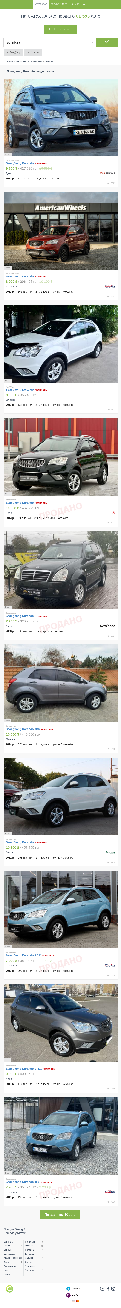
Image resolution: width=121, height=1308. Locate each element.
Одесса (29, 1245)
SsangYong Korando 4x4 (22, 1181)
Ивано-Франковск (13, 1258)
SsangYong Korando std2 (23, 729)
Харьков (29, 1258)
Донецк (7, 1250)
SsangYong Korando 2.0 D (23, 955)
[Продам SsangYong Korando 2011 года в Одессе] (61, 344)
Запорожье (9, 1254)
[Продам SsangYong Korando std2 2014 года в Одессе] (61, 683)
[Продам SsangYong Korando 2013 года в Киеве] (61, 457)
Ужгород (29, 1254)
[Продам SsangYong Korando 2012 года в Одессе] (61, 796)
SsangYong (15, 52)
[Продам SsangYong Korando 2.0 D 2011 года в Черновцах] (61, 910)
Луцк (6, 1270)
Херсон (29, 1262)
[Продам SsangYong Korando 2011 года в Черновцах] (61, 231)
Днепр (7, 1245)
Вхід (77, 4)
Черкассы (30, 1266)
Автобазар (41, 4)
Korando (34, 52)
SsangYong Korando (20, 163)
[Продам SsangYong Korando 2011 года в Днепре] (61, 117)
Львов (7, 1274)
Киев (6, 1262)
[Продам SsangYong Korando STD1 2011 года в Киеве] (61, 1023)
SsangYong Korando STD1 (24, 1068)
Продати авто (59, 4)
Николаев (30, 1241)
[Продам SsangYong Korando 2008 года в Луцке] (61, 570)
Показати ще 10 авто (60, 1214)
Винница (8, 1241)
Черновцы (30, 1270)
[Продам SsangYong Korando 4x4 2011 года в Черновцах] (61, 1136)
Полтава (29, 1250)
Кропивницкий (11, 1266)
